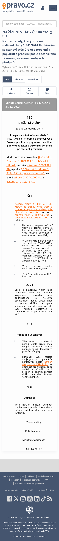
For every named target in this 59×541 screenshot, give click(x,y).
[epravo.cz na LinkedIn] (36, 499)
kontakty (15, 480)
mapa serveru (9, 476)
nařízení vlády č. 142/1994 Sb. (37, 363)
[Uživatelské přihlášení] (42, 8)
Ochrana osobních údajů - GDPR (19, 490)
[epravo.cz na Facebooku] (9, 499)
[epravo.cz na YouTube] (30, 499)
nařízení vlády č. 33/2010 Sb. (31, 217)
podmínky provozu (46, 476)
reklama (31, 476)
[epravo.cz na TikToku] (43, 499)
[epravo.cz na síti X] (16, 499)
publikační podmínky (31, 480)
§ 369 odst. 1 (29, 169)
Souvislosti (33, 79)
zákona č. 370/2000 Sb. (27, 177)
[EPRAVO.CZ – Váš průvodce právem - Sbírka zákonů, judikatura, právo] (18, 8)
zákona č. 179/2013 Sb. (20, 181)
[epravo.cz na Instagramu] (23, 499)
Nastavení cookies (46, 490)
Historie (18, 79)
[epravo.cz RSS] (49, 499)
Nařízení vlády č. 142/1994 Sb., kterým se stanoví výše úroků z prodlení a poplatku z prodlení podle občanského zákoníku (34, 208)
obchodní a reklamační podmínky (29, 483)
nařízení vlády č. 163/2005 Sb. (32, 215)
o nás (21, 476)
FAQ (46, 480)
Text (7, 79)
